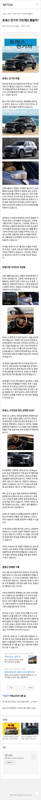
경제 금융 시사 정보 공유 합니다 (14, 758)
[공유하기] (17, 687)
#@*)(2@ (8, 4)
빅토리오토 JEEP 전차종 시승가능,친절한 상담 (14, 656)
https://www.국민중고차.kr (13, 669)
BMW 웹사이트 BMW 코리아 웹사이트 (20, 672)
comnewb (28, 795)
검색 (32, 4)
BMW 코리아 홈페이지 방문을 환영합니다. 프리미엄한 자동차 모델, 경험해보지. (20, 676)
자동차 (6, 695)
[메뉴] (36, 4)
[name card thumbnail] (33, 757)
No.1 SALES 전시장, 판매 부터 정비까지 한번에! (14, 660)
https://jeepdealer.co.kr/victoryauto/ (17, 653)
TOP (36, 793)
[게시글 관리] (23, 687)
